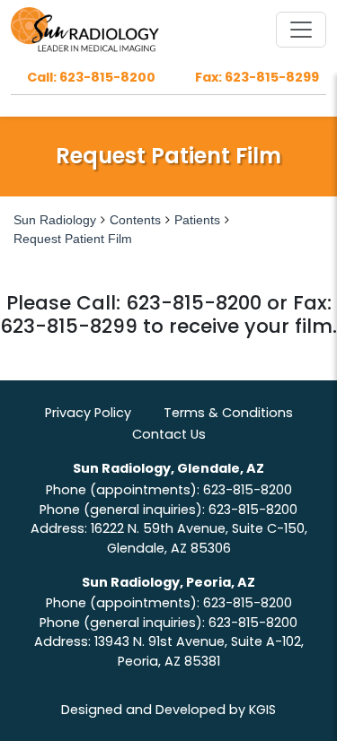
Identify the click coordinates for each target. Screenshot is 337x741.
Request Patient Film (72, 238)
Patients (197, 220)
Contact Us (169, 434)
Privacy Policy (88, 413)
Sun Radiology (54, 220)
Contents (135, 220)
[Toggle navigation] (301, 30)
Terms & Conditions (228, 413)
